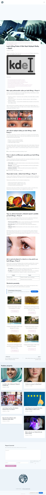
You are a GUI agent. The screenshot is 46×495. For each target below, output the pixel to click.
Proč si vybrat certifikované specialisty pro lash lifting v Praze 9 (18, 82)
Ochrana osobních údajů (26, 488)
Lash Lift (15, 44)
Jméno (7, 462)
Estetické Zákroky (10, 44)
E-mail (19, 462)
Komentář (7, 450)
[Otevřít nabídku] (44, 2)
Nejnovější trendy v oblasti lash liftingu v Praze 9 (15, 83)
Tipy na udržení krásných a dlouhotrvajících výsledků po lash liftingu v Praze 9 (20, 84)
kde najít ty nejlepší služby (26, 53)
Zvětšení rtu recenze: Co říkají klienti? (33, 384)
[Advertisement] (23, 11)
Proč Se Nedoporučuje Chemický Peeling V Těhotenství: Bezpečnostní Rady (12, 358)
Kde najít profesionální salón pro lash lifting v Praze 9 (16, 79)
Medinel (9, 50)
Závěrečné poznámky (11, 87)
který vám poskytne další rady (34, 233)
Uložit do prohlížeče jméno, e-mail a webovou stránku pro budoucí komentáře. (35, 462)
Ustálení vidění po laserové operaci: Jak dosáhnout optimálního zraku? (33, 358)
